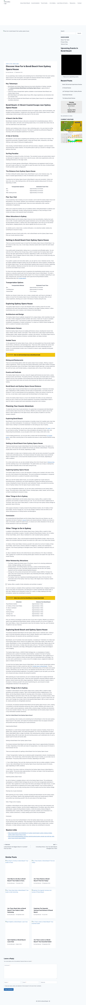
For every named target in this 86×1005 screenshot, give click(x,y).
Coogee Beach (22, 278)
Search (62, 31)
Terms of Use (64, 44)
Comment (7, 965)
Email (24, 982)
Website (43, 982)
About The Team (65, 40)
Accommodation (35, 3)
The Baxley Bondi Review (68, 98)
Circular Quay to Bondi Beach (40, 666)
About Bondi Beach (25, 3)
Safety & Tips (9, 63)
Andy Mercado (10, 72)
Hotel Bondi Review (67, 94)
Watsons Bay (51, 462)
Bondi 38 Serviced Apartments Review (72, 84)
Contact (79, 3)
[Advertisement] (43, 16)
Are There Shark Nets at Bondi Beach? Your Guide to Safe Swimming (16, 910)
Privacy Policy (64, 42)
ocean (49, 428)
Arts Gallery (53, 3)
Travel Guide (16, 63)
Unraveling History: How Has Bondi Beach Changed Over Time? (46, 846)
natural (24, 520)
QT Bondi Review (66, 88)
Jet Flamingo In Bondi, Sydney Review (72, 91)
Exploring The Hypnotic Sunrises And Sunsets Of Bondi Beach (43, 910)
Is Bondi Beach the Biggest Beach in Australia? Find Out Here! (15, 846)
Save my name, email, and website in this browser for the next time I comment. (23, 986)
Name (6, 982)
